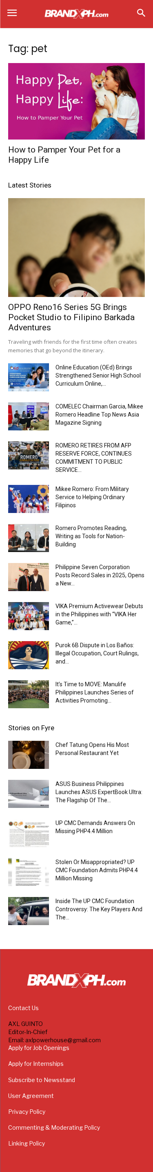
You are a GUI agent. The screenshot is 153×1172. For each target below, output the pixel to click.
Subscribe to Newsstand (41, 1079)
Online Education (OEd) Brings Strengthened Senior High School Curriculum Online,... (98, 375)
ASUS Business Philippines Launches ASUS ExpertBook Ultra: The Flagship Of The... (98, 792)
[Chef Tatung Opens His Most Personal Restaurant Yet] (28, 755)
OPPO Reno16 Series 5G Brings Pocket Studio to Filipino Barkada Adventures (71, 317)
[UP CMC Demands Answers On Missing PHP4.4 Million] (28, 833)
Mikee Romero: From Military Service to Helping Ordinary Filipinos (92, 497)
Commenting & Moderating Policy (54, 1127)
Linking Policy (26, 1143)
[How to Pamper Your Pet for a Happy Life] (76, 101)
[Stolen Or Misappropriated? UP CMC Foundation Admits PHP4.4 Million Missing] (28, 872)
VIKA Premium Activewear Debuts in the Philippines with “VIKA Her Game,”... (99, 614)
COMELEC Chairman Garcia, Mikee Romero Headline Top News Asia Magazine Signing (99, 414)
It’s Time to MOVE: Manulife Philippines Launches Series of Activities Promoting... (94, 692)
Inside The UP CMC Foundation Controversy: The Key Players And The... (98, 909)
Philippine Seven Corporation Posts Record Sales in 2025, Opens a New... (99, 575)
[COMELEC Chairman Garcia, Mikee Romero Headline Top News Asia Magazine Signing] (28, 416)
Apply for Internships (36, 1063)
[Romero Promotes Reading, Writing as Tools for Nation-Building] (28, 538)
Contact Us (23, 1007)
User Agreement (31, 1095)
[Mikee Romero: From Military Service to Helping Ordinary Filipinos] (28, 499)
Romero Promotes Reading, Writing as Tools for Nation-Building (91, 536)
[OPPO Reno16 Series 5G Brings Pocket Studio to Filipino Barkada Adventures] (76, 247)
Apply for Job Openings (38, 1047)
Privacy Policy (26, 1111)
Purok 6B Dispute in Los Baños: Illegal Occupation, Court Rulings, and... (97, 653)
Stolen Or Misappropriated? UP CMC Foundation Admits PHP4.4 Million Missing (96, 870)
